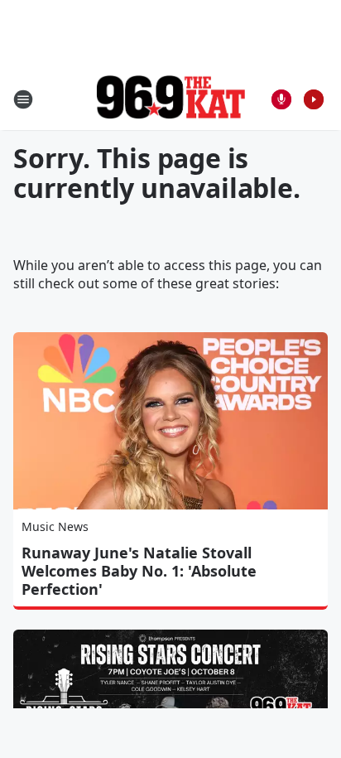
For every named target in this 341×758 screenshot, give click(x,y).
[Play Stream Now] (314, 99)
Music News (55, 526)
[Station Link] (170, 99)
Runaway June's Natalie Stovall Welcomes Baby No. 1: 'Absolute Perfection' (139, 570)
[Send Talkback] (281, 99)
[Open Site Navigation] (23, 99)
